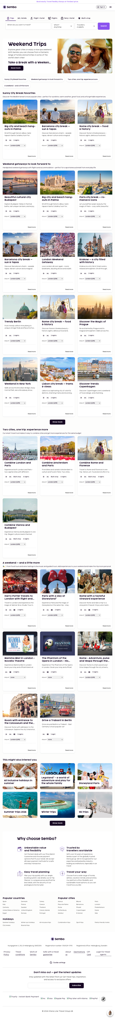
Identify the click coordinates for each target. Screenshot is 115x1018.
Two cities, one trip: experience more (82, 79)
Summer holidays (8, 922)
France (23, 904)
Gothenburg (62, 910)
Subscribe (76, 985)
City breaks (6, 925)
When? (56, 25)
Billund (78, 901)
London (97, 904)
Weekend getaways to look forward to (47, 79)
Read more (16, 68)
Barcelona (79, 904)
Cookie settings (59, 962)
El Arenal (79, 913)
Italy (4, 904)
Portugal (42, 913)
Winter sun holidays (28, 922)
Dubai (97, 910)
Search (104, 26)
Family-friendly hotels (102, 922)
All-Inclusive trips (45, 922)
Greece (42, 904)
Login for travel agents (103, 953)
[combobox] (28, 27)
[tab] (10, 18)
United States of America (11, 910)
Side (96, 913)
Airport (6, 145)
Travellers (81, 25)
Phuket (78, 907)
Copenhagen (81, 910)
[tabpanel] (57, 26)
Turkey (42, 901)
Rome (60, 907)
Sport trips (79, 922)
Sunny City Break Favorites (15, 79)
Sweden (24, 907)
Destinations (79, 952)
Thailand (42, 907)
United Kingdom (26, 910)
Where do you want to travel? (19, 25)
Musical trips (25, 925)
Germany (6, 907)
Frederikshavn (100, 907)
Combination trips (64, 922)
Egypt (5, 913)
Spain (5, 901)
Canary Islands (45, 910)
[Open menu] (110, 7)
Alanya (60, 901)
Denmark (24, 901)
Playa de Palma (63, 904)
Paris (96, 901)
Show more (57, 422)
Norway (24, 913)
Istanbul (60, 913)
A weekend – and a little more (16, 86)
